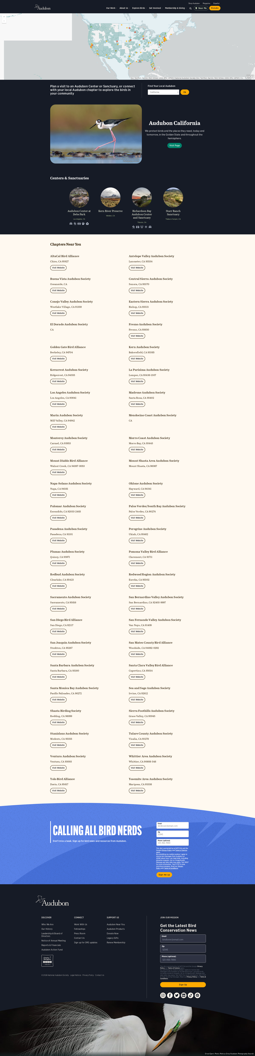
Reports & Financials (51, 945)
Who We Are (47, 924)
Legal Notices (75, 975)
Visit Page (174, 145)
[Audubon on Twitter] (177, 995)
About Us (124, 8)
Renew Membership (116, 942)
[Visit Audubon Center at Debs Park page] (79, 207)
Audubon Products (116, 929)
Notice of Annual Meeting (53, 940)
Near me (202, 8)
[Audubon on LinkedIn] (183, 995)
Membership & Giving (175, 8)
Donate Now (113, 933)
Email (160, 824)
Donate (215, 8)
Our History (46, 929)
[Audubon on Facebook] (170, 995)
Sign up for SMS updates (85, 942)
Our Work (110, 8)
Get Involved (155, 8)
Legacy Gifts (112, 938)
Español (216, 3)
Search (190, 8)
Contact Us (79, 938)
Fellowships (79, 929)
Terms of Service (181, 850)
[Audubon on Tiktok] (190, 995)
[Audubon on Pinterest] (197, 995)
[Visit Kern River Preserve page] (110, 207)
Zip (159, 832)
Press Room (79, 933)
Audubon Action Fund (52, 949)
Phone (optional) (164, 841)
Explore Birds (138, 8)
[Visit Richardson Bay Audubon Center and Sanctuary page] (142, 207)
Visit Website (58, 267)
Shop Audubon (194, 3)
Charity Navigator (47, 961)
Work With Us (80, 924)
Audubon (42, 7)
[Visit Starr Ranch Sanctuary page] (173, 207)
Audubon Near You (116, 924)
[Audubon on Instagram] (163, 995)
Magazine (206, 3)
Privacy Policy (167, 850)
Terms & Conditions (171, 868)
